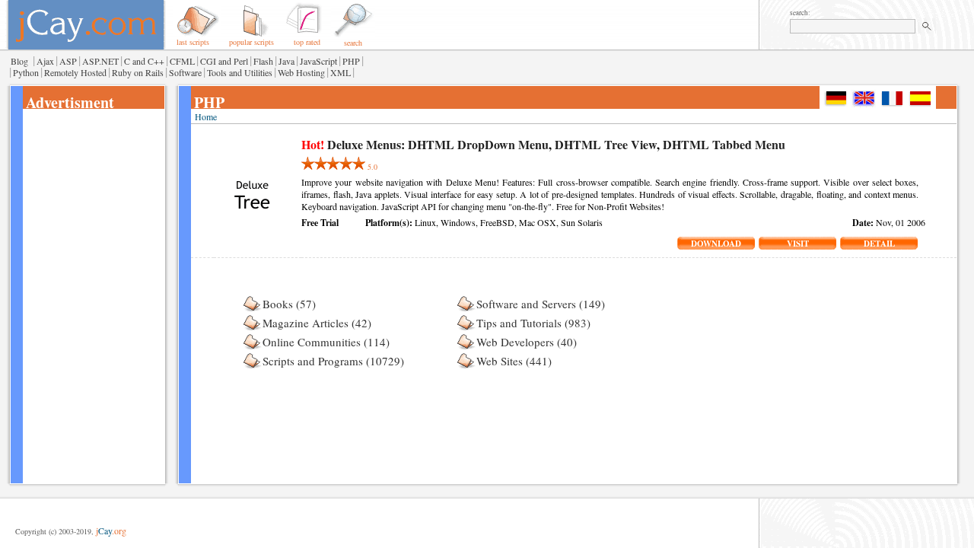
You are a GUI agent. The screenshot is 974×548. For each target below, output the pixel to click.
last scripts (193, 42)
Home (206, 116)
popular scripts (251, 42)
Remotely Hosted (75, 72)
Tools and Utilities (239, 72)
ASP (68, 61)
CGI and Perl (224, 61)
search (353, 42)
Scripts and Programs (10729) (333, 360)
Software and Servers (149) (540, 303)
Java (286, 61)
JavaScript (318, 61)
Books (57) (289, 303)
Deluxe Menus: (366, 144)
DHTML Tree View (606, 144)
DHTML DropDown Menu (478, 144)
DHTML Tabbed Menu (724, 144)
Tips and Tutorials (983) (533, 322)
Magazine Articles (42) (317, 322)
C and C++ (144, 61)
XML (340, 72)
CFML (182, 61)
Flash (263, 61)
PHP (351, 61)
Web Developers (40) (526, 341)
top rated (307, 42)
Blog (19, 61)
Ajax (45, 61)
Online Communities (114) (326, 341)
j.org (111, 530)
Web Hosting (301, 72)
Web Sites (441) (514, 360)
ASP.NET (100, 61)
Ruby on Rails (138, 72)
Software (185, 72)
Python (26, 72)
